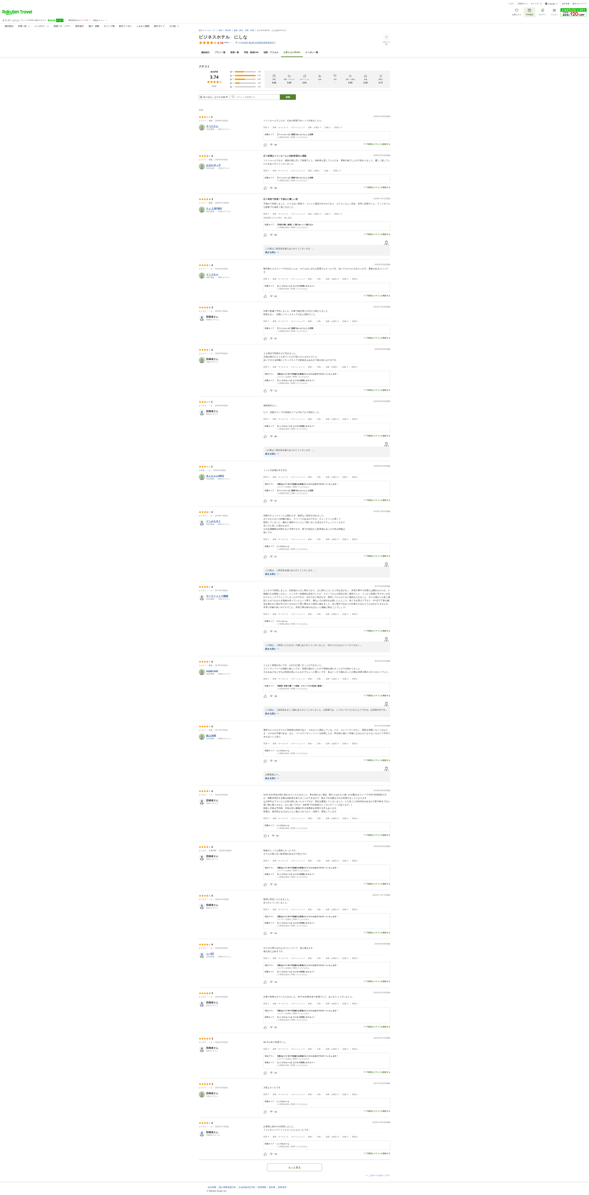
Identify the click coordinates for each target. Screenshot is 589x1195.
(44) (251, 52)
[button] (230, 127)
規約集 (272, 1187)
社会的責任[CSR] (247, 1187)
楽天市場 (565, 4)
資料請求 (282, 1187)
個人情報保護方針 (227, 1187)
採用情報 (262, 1187)
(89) (291, 52)
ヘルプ (511, 4)
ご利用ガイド (522, 4)
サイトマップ (536, 4)
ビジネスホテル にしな (223, 37)
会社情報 (212, 1187)
